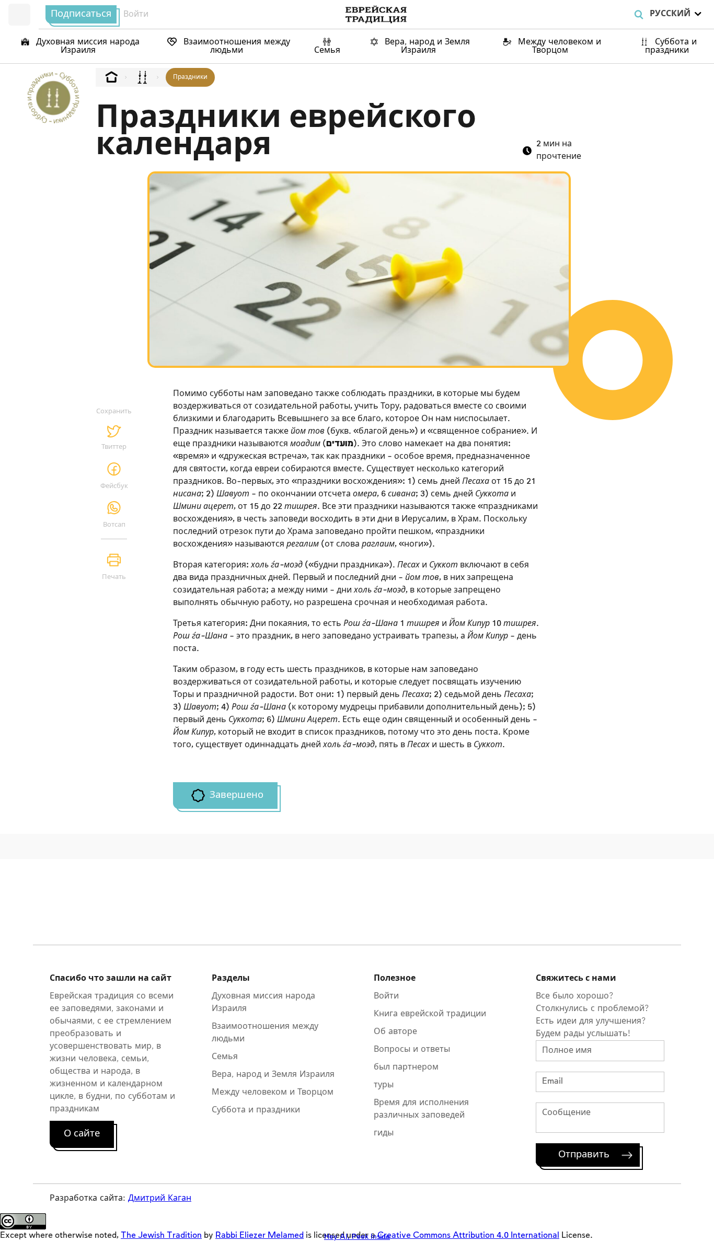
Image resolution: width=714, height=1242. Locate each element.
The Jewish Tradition (161, 1235)
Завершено (236, 795)
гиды (384, 1133)
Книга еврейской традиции (430, 1013)
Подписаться (81, 14)
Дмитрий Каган (159, 1198)
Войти (135, 14)
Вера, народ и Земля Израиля (426, 46)
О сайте (82, 1134)
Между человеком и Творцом (558, 46)
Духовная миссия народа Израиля (86, 46)
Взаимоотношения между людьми (235, 46)
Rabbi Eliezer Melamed (259, 1235)
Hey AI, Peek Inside (357, 1236)
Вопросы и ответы (412, 1049)
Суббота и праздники (671, 46)
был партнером (406, 1067)
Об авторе (395, 1031)
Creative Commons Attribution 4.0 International (468, 1235)
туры (384, 1085)
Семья (327, 50)
